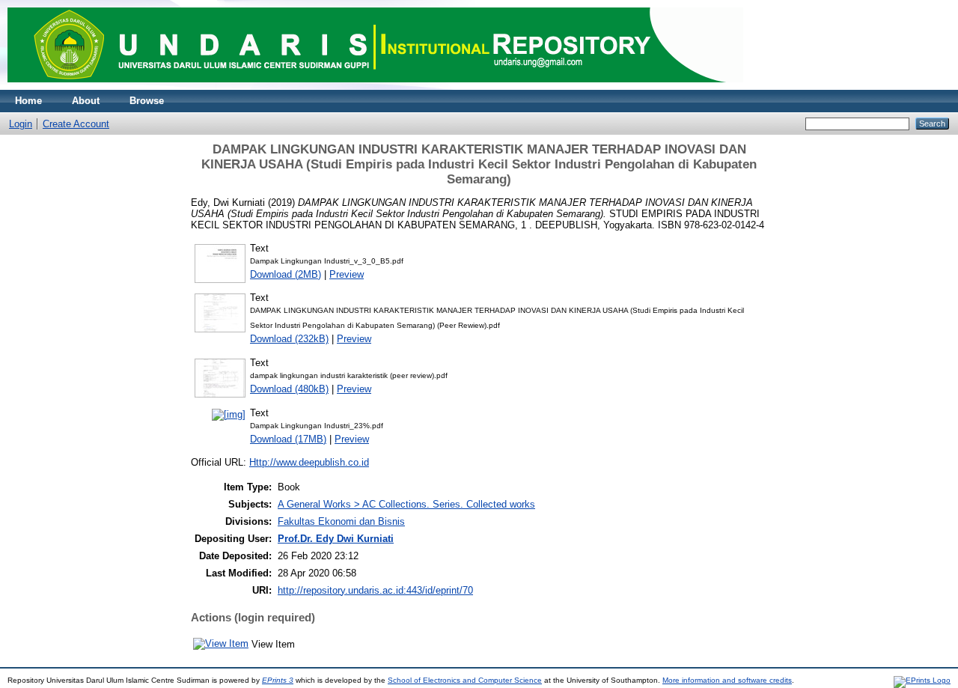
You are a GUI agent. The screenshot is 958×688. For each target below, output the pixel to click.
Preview (346, 274)
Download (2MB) (285, 274)
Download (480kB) (289, 389)
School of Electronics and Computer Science (465, 680)
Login (20, 124)
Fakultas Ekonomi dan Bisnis (341, 521)
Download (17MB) (288, 439)
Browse (146, 100)
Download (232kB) (289, 338)
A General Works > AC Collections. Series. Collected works (406, 504)
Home (28, 100)
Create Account (76, 124)
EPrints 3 (277, 680)
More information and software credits (727, 680)
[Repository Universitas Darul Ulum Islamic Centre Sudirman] (375, 86)
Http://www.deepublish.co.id (309, 462)
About (86, 100)
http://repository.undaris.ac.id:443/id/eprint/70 (375, 590)
